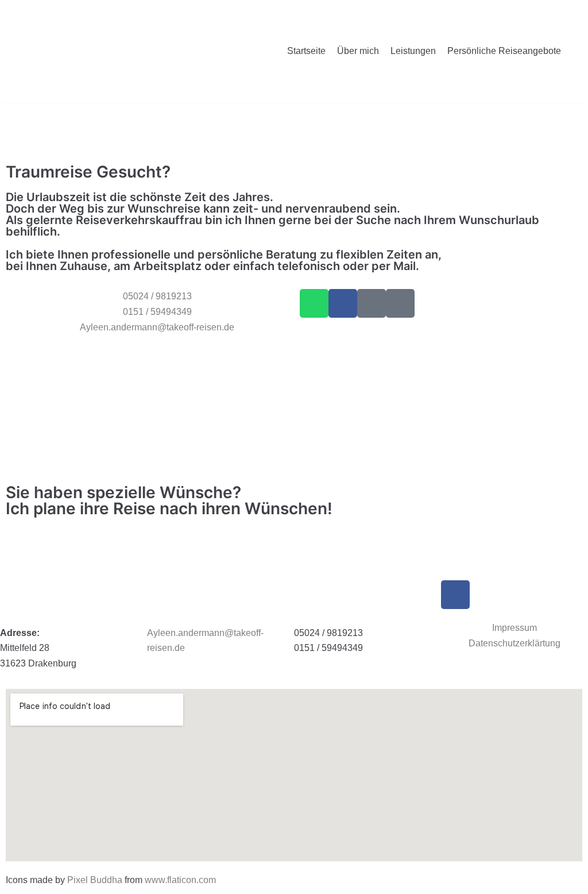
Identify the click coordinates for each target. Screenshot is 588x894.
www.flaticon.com (180, 880)
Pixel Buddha (94, 880)
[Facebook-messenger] (371, 303)
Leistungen (413, 51)
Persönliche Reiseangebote (504, 51)
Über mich (358, 51)
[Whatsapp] (314, 303)
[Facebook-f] (455, 594)
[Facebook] (342, 303)
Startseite (306, 51)
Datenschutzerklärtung (514, 643)
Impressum (514, 628)
